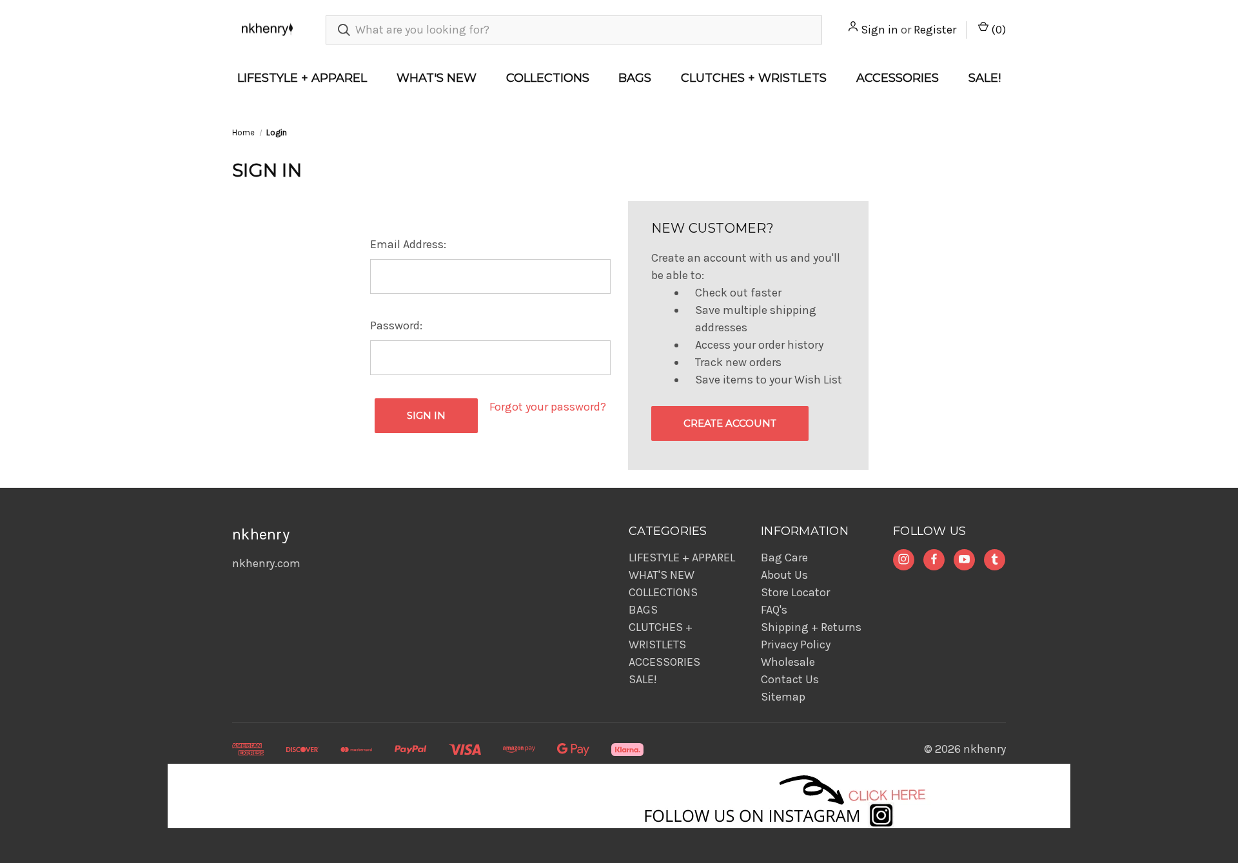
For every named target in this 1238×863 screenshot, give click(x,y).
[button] (619, 796)
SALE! (984, 78)
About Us (784, 575)
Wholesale (788, 662)
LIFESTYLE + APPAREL (302, 78)
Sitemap (783, 697)
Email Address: (408, 244)
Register (935, 30)
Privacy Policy (795, 644)
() (997, 30)
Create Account (729, 423)
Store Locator (795, 592)
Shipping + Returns (811, 627)
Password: (396, 325)
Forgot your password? (547, 407)
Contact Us (790, 679)
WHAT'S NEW (437, 78)
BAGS (634, 78)
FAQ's (774, 610)
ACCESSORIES (897, 78)
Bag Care (784, 557)
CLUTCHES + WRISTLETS (754, 78)
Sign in (879, 30)
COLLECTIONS (547, 78)
